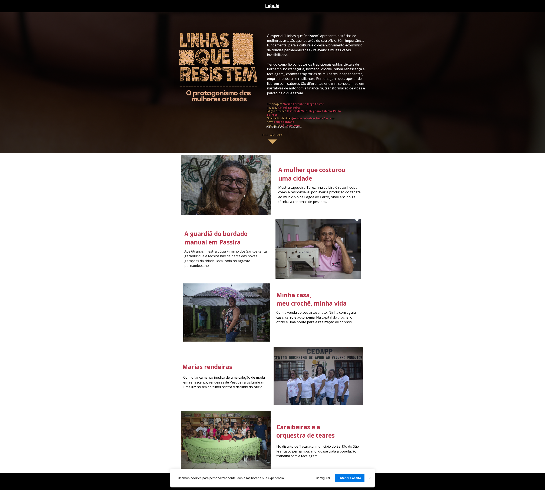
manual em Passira (212, 242)
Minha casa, (293, 295)
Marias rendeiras (207, 367)
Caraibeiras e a (298, 427)
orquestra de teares (305, 435)
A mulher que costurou (312, 170)
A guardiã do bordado (216, 234)
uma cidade (295, 178)
